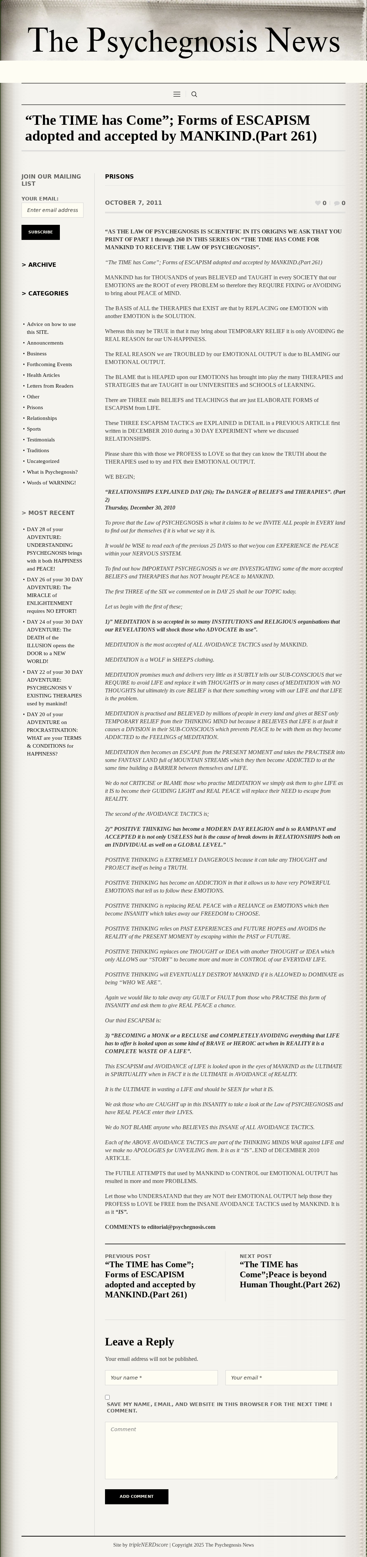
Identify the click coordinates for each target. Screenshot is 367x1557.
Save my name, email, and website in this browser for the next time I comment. (219, 1407)
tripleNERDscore (148, 1545)
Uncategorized (43, 461)
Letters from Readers (50, 386)
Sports (34, 429)
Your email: (40, 199)
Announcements (45, 343)
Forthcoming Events (49, 364)
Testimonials (41, 440)
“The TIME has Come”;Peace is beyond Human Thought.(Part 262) (290, 1274)
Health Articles (43, 375)
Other (33, 396)
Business (37, 353)
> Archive (39, 264)
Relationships (42, 418)
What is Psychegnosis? (52, 472)
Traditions (38, 450)
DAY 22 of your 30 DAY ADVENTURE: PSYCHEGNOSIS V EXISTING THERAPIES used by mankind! (55, 687)
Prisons (119, 176)
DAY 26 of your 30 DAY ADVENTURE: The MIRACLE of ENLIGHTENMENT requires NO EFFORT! (55, 595)
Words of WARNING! (51, 483)
